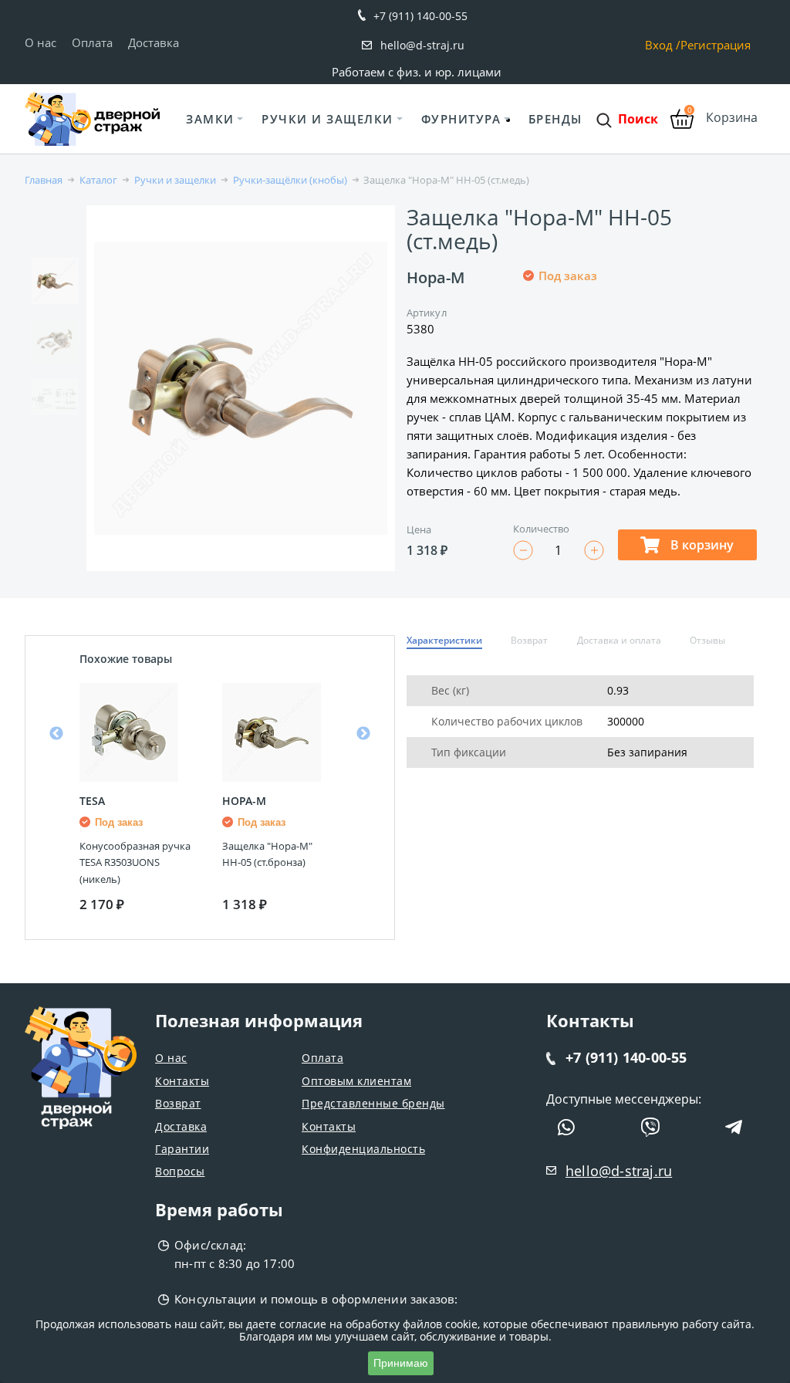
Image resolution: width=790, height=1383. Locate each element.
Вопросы (180, 1171)
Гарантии (182, 1148)
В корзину (700, 544)
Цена (419, 529)
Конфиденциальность (363, 1148)
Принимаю (400, 1363)
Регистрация (715, 45)
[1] (530, 327)
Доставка (153, 42)
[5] (605, 327)
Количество (541, 528)
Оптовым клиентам (356, 1081)
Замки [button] (210, 119)
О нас (40, 42)
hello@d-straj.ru (422, 45)
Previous (56, 734)
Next (363, 734)
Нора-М (435, 277)
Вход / (662, 45)
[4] (586, 327)
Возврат (178, 1103)
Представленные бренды (373, 1103)
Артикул (427, 312)
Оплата (92, 42)
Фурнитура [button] (461, 119)
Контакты (182, 1081)
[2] (549, 327)
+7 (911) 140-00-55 (420, 15)
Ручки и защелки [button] (327, 119)
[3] (568, 327)
